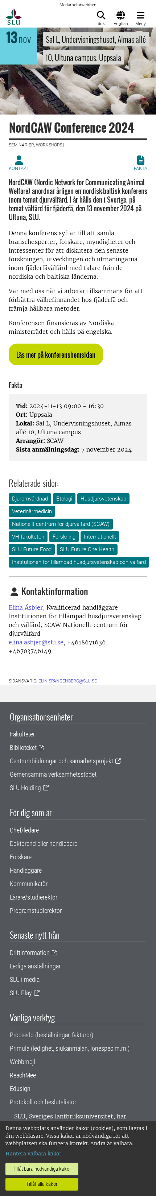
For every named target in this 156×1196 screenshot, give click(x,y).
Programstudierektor (36, 910)
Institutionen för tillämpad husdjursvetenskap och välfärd (79, 562)
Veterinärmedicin (32, 511)
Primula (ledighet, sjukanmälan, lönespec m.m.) (70, 1048)
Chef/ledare (24, 830)
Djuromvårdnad (30, 498)
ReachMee (23, 1075)
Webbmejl (22, 1062)
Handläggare (26, 870)
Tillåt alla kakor (42, 1184)
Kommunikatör (29, 884)
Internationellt (100, 536)
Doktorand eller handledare (43, 843)
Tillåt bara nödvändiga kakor (42, 1169)
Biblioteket (23, 747)
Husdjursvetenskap (103, 498)
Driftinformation (30, 952)
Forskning (64, 536)
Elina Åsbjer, (27, 607)
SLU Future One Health (87, 549)
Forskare (21, 857)
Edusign (20, 1088)
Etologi (64, 498)
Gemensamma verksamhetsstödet (53, 774)
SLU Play (21, 993)
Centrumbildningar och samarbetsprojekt (61, 761)
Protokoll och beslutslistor (43, 1102)
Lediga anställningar (35, 966)
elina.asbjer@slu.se (36, 642)
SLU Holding (25, 788)
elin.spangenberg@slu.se (67, 681)
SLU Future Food (32, 549)
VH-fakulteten (28, 536)
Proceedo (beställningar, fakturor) (51, 1035)
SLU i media (25, 979)
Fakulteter (22, 734)
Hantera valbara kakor (33, 1153)
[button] (56, 354)
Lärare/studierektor (33, 897)
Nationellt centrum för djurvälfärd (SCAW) (61, 524)
